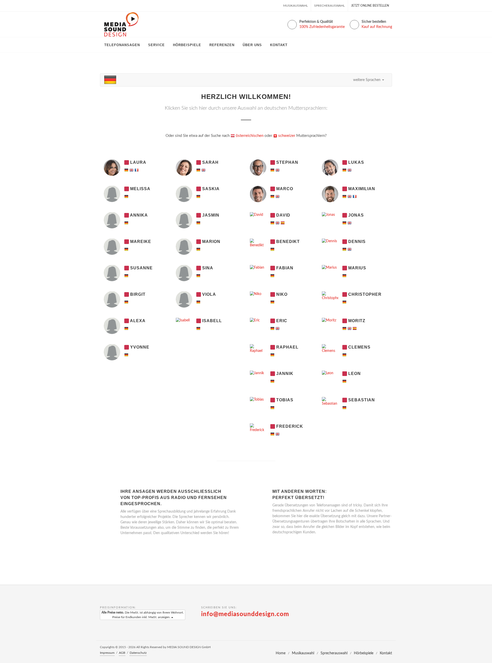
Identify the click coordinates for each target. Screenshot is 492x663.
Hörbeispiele (363, 653)
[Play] (126, 162)
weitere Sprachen (367, 80)
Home (280, 653)
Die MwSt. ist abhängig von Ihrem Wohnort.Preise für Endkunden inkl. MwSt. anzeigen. (142, 615)
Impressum (107, 652)
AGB (122, 652)
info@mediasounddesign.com (245, 614)
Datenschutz (138, 652)
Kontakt (386, 653)
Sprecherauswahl (329, 5)
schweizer (286, 136)
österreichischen (249, 136)
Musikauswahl (295, 5)
